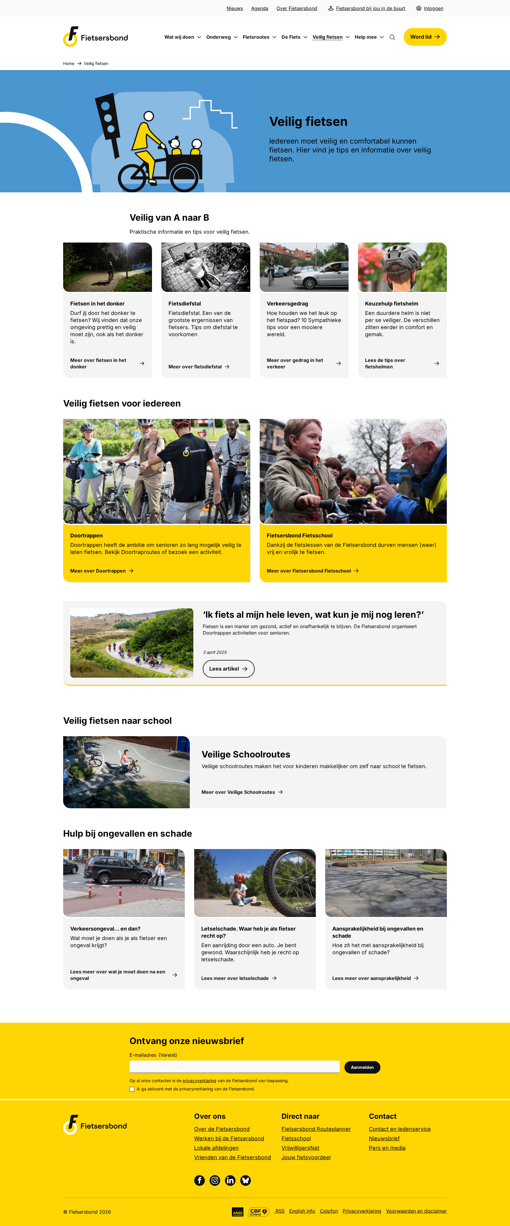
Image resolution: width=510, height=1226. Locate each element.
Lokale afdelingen (216, 1148)
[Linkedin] (230, 1180)
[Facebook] (199, 1180)
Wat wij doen (179, 37)
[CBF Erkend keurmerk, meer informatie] (259, 1212)
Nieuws (235, 8)
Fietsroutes (256, 37)
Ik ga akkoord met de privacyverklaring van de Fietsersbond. (196, 1088)
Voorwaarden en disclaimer (416, 1211)
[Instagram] (215, 1180)
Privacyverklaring (362, 1211)
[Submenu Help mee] (382, 37)
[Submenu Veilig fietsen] (347, 37)
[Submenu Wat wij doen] (199, 37)
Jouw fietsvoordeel (306, 1157)
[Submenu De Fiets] (305, 37)
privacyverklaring (199, 1080)
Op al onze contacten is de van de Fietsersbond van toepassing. (209, 1080)
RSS (279, 1211)
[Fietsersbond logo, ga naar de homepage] (95, 37)
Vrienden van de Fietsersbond (232, 1157)
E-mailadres (153, 1055)
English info (302, 1211)
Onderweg (218, 37)
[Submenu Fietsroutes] (274, 37)
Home (68, 63)
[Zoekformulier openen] (395, 37)
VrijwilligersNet (300, 1148)
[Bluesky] (245, 1180)
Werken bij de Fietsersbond (229, 1138)
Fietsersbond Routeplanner (316, 1129)
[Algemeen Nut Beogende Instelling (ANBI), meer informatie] (238, 1212)
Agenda (259, 8)
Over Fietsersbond (297, 8)
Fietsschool (296, 1138)
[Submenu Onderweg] (235, 37)
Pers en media (387, 1148)
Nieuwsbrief (384, 1138)
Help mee (366, 37)
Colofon (329, 1211)
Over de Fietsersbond (222, 1129)
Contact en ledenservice (400, 1129)
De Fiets (291, 37)
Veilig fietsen (328, 37)
